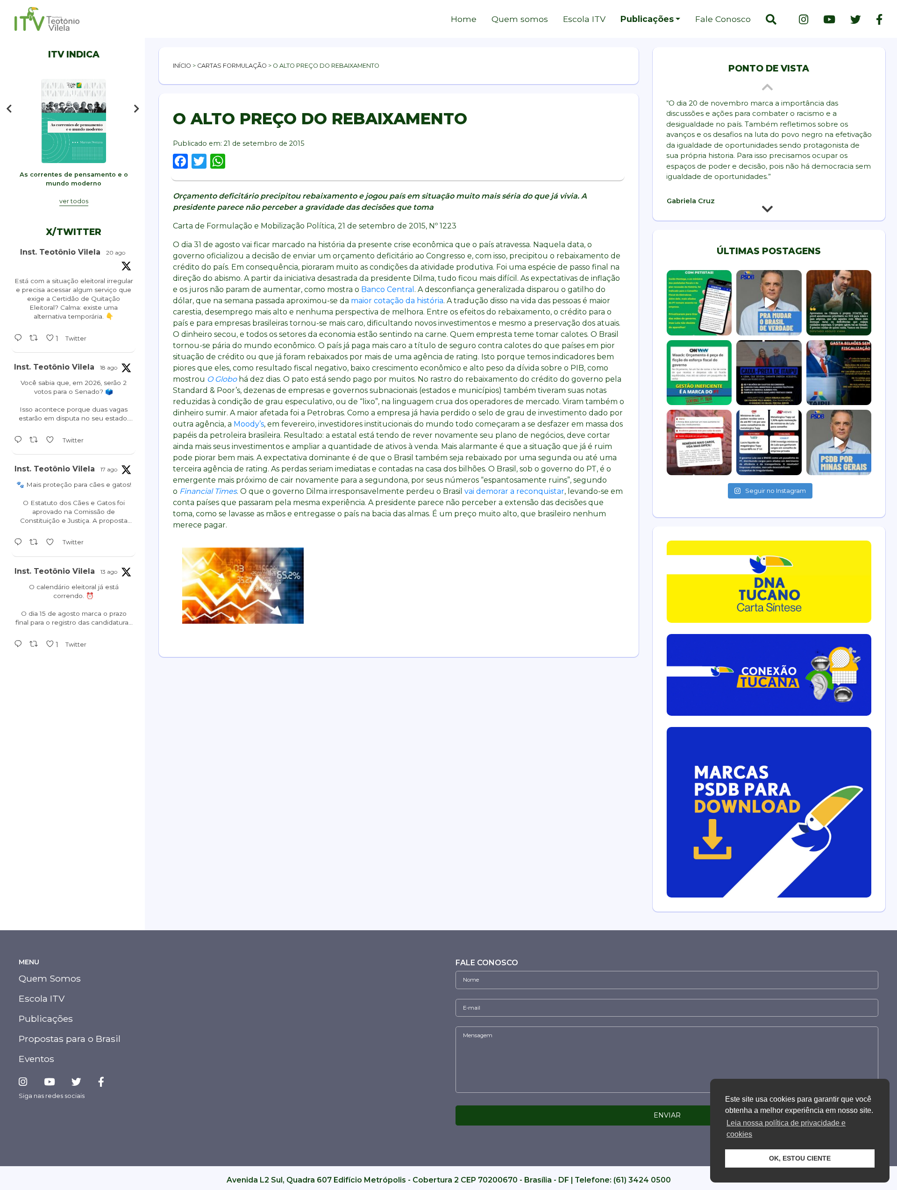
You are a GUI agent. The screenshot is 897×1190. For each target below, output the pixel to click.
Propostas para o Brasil (70, 1038)
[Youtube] (829, 19)
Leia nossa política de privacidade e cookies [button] (786, 1128)
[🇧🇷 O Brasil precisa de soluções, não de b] (768, 302)
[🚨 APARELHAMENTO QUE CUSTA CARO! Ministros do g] (768, 442)
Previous (9, 109)
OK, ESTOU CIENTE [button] (800, 1158)
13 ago (108, 571)
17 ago (108, 469)
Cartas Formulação (232, 65)
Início (182, 65)
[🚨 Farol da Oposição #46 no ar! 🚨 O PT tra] (768, 372)
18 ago (108, 367)
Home (464, 19)
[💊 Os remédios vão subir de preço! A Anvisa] (699, 442)
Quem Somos (50, 978)
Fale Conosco (723, 19)
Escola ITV (584, 19)
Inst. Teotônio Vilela (60, 252)
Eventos (36, 1058)
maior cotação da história (397, 300)
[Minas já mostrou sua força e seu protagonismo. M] (838, 442)
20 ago (115, 252)
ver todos (73, 201)
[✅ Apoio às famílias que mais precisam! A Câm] (838, 302)
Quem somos (519, 19)
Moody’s (249, 424)
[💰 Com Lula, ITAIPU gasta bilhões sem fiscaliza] (838, 372)
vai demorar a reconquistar (514, 491)
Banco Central (387, 289)
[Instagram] (803, 19)
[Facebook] (876, 19)
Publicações (647, 19)
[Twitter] (856, 19)
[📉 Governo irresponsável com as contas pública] (699, 372)
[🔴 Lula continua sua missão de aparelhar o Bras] (699, 302)
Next (138, 109)
